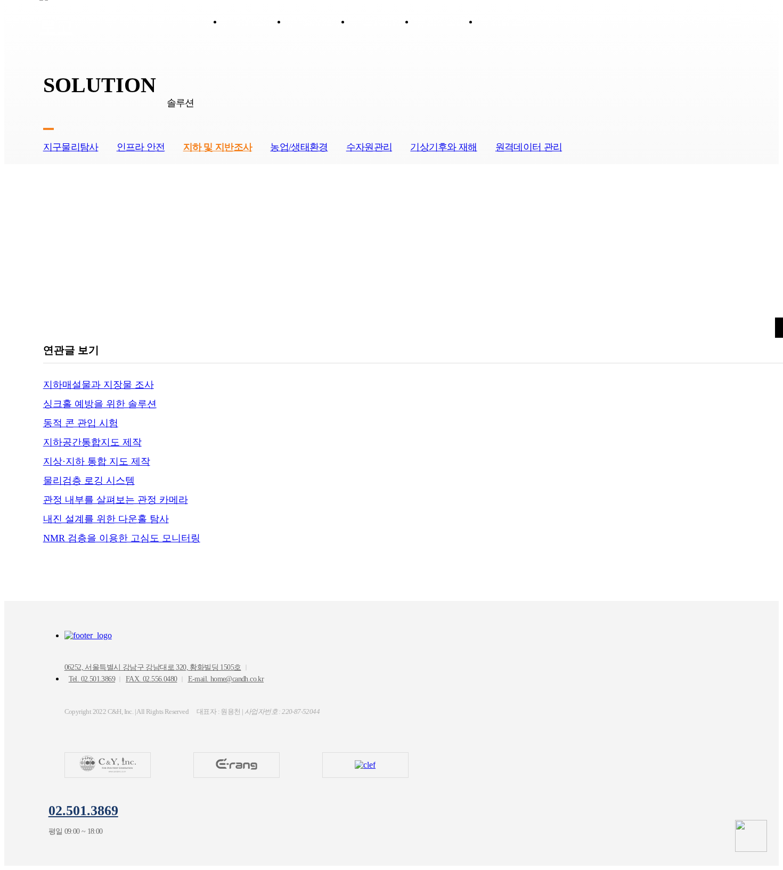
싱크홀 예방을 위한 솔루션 (100, 404)
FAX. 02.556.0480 (151, 679)
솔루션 (318, 21)
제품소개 (254, 21)
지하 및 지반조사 (217, 147)
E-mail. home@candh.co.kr (226, 679)
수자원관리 (369, 147)
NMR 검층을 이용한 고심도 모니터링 (121, 538)
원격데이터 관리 (528, 147)
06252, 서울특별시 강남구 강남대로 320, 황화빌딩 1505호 (152, 667)
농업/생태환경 (299, 147)
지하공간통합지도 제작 (92, 442)
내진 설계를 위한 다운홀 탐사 (106, 519)
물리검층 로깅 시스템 (89, 480)
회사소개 (446, 21)
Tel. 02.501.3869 (92, 679)
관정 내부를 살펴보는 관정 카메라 (115, 499)
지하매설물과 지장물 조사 (98, 384)
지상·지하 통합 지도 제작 (96, 461)
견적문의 (510, 21)
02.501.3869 (83, 810)
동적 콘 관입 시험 (80, 423)
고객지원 (382, 21)
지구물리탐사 (71, 147)
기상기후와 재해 (443, 147)
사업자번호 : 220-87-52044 (282, 711)
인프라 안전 (141, 147)
